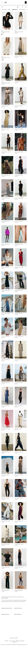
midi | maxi (4, 9)
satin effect (22, 9)
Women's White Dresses (18, 608)
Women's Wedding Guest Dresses (6, 608)
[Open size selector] (12, 31)
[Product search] (22, 7)
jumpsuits (15, 9)
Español (16, 638)
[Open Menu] (2, 7)
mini (9, 9)
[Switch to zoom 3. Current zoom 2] (17, 7)
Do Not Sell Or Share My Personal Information (11, 644)
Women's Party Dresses (5, 614)
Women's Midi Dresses (17, 614)
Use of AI (25, 644)
